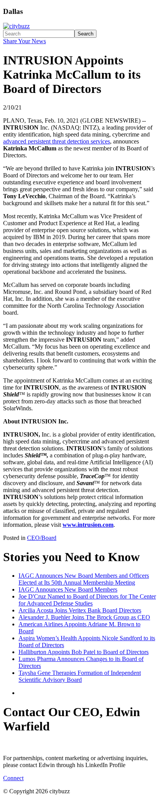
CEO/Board (41, 538)
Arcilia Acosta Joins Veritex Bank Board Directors (80, 610)
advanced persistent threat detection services (56, 141)
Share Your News (24, 41)
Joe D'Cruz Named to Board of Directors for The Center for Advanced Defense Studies (87, 600)
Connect (13, 778)
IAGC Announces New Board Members (68, 589)
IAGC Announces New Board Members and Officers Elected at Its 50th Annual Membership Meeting (84, 579)
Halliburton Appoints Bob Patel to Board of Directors (84, 652)
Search (85, 34)
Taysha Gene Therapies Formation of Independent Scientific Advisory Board (80, 676)
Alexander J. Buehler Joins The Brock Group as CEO (84, 617)
